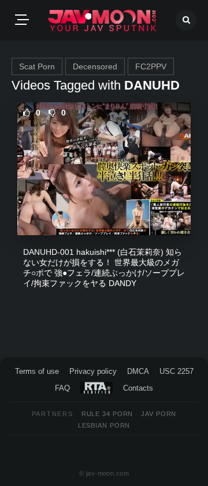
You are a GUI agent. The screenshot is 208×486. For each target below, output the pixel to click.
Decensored (95, 66)
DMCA (138, 371)
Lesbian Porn (104, 425)
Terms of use (37, 371)
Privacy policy (93, 371)
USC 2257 (176, 371)
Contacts (138, 388)
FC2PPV (150, 66)
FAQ (62, 388)
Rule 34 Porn (107, 413)
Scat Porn (37, 66)
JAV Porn (158, 413)
